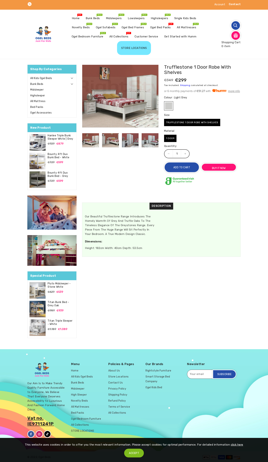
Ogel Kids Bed (153, 387)
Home (74, 370)
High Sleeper (79, 394)
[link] (52, 212)
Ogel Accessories (41, 112)
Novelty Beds (79, 400)
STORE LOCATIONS (82, 430)
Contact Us (115, 382)
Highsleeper (37, 95)
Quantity (170, 146)
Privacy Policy (117, 388)
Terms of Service (119, 406)
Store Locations (118, 376)
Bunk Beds (36, 84)
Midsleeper (37, 89)
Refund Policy (117, 400)
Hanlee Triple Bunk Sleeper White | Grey (60, 137)
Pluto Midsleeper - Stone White (59, 285)
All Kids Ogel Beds (41, 78)
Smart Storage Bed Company (157, 379)
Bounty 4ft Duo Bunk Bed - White (58, 156)
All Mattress (37, 101)
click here (237, 444)
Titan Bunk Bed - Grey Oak (58, 304)
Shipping (185, 85)
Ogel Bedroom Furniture (86, 418)
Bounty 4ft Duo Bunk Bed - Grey (58, 174)
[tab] (52, 78)
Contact (235, 4)
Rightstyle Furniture (158, 370)
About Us (114, 370)
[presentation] (83, 141)
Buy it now (219, 168)
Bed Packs (36, 107)
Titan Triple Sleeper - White (60, 322)
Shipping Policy (117, 394)
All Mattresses (80, 406)
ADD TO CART (181, 167)
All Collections (80, 424)
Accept (134, 453)
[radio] (168, 105)
